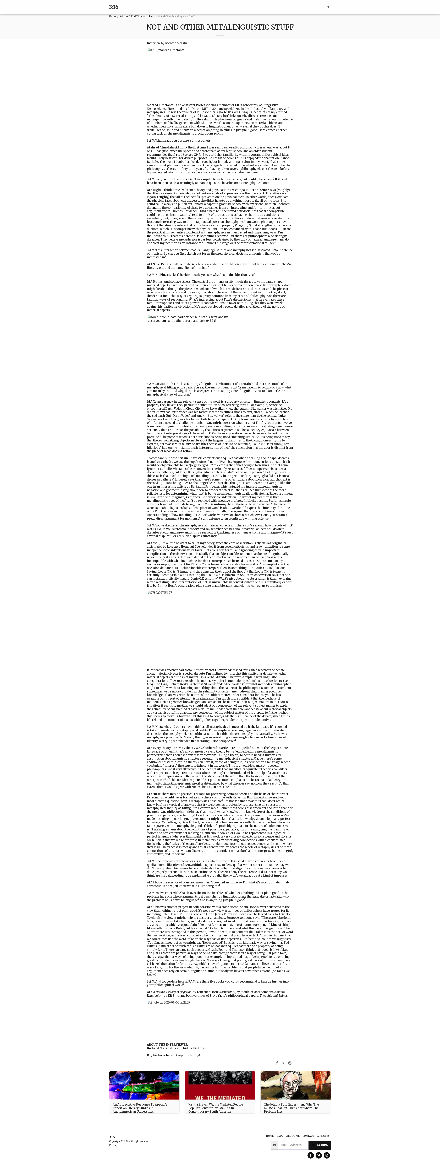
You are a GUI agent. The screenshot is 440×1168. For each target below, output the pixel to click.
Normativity (227, 992)
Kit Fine (160, 275)
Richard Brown (183, 865)
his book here (162, 1055)
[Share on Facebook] (277, 1063)
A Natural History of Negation (172, 992)
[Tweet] (283, 1063)
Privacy (113, 1145)
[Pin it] (290, 1063)
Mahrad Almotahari (161, 105)
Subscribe (320, 1145)
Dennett (274, 865)
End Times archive (142, 16)
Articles (123, 16)
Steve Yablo (217, 996)
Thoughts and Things (273, 996)
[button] (328, 7)
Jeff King (239, 426)
